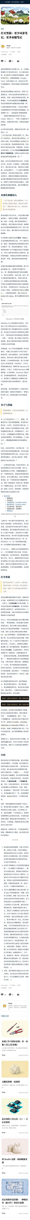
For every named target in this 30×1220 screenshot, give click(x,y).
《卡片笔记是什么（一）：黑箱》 (13, 419)
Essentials (5, 52)
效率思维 (4, 54)
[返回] (2, 2)
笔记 (10, 54)
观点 (2, 29)
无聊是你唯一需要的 (11, 1081)
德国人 (18, 141)
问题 (22, 893)
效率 (19, 52)
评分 (7, 78)
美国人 (24, 141)
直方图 (6, 75)
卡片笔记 (12, 52)
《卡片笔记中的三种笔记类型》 (11, 135)
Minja (8, 46)
